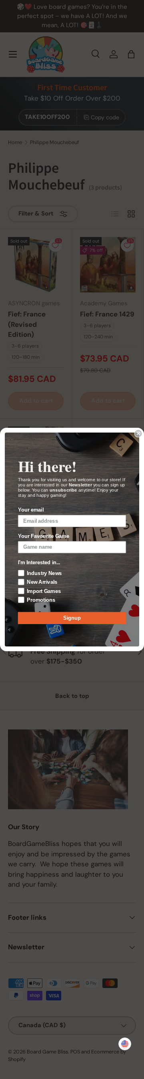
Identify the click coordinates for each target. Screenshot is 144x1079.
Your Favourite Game (43, 536)
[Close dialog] (138, 433)
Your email (31, 510)
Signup (72, 618)
